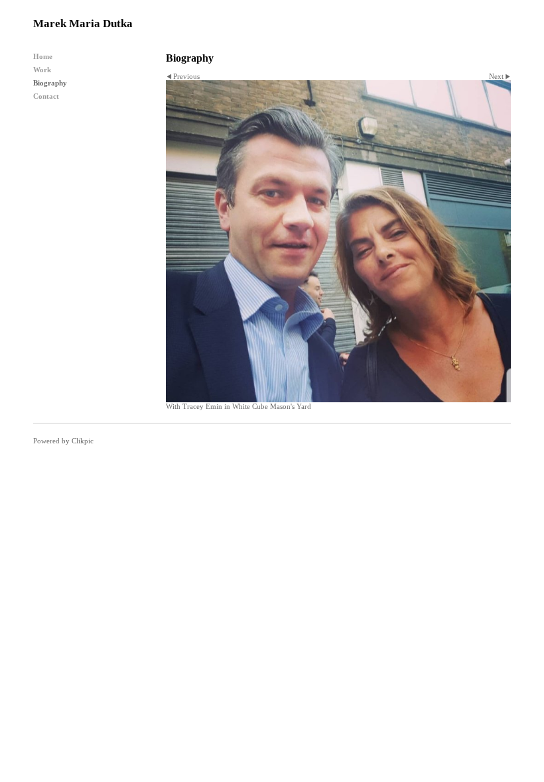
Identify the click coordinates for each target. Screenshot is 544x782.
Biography (50, 83)
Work (42, 70)
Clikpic (83, 441)
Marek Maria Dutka (83, 23)
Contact (46, 96)
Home (42, 56)
